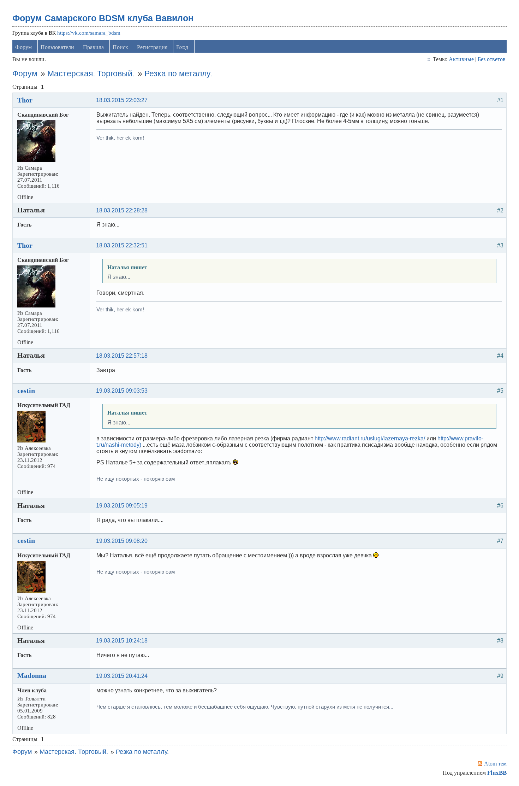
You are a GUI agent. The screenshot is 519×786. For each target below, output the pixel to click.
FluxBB (497, 772)
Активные (461, 59)
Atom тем (495, 764)
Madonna (31, 675)
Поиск (120, 47)
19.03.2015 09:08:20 (122, 541)
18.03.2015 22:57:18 (122, 356)
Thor (24, 100)
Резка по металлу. (178, 73)
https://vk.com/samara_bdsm (88, 33)
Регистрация (152, 47)
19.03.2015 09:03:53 (122, 391)
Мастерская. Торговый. (91, 73)
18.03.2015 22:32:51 (122, 245)
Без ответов (492, 59)
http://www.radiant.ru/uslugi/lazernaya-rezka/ (370, 438)
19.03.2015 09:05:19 (122, 506)
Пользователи (57, 47)
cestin (26, 390)
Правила (93, 47)
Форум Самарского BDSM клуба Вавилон (102, 18)
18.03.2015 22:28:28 (122, 210)
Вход (182, 47)
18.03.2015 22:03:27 (122, 100)
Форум (23, 47)
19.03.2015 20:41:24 (122, 676)
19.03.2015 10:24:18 (122, 641)
